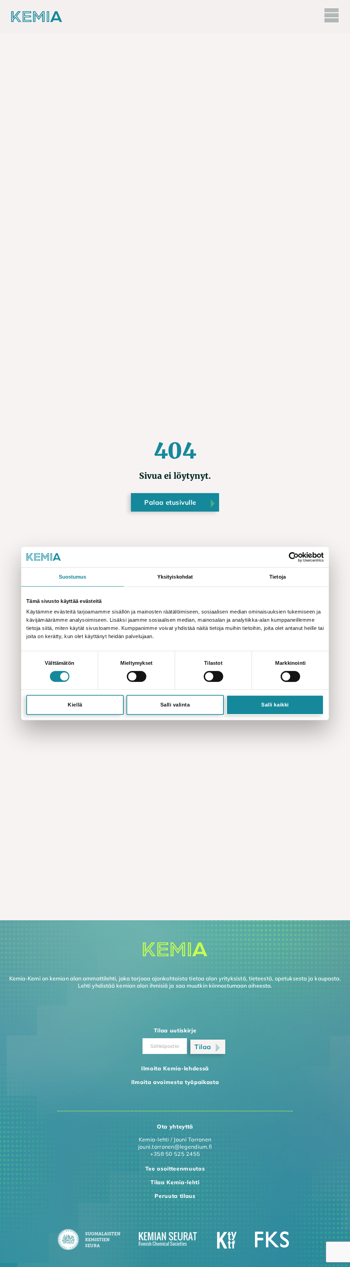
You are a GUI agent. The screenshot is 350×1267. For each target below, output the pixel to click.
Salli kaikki (274, 705)
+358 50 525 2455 (175, 1153)
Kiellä (75, 705)
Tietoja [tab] (277, 577)
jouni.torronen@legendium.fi (175, 1146)
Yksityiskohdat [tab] (175, 577)
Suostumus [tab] (72, 577)
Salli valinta (175, 705)
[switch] (136, 676)
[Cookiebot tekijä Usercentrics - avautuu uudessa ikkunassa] (294, 557)
